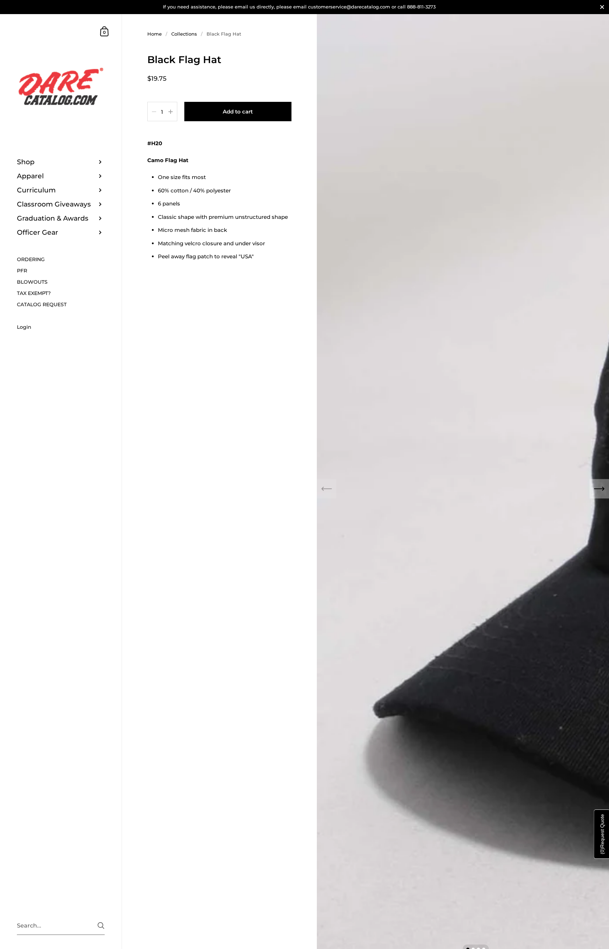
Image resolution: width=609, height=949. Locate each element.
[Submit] (101, 925)
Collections (184, 34)
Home (154, 34)
